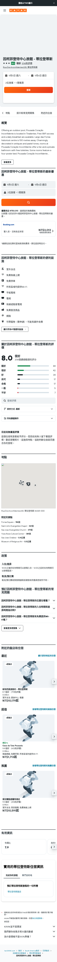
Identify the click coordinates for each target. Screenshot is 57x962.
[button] (54, 3)
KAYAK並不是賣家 (12, 926)
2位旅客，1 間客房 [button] (14, 82)
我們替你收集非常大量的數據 (18, 931)
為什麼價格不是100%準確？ (17, 936)
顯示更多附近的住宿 (47, 655)
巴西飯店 (46, 951)
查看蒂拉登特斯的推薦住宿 (44, 765)
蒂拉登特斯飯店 (14, 891)
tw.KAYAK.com (9, 951)
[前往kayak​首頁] (18, 10)
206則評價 (27, 63)
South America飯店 (32, 951)
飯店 (20, 951)
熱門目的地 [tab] (27, 875)
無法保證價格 (37, 918)
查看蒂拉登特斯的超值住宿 (44, 709)
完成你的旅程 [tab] (12, 875)
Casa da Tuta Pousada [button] (12, 745)
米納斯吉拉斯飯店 (19, 953)
